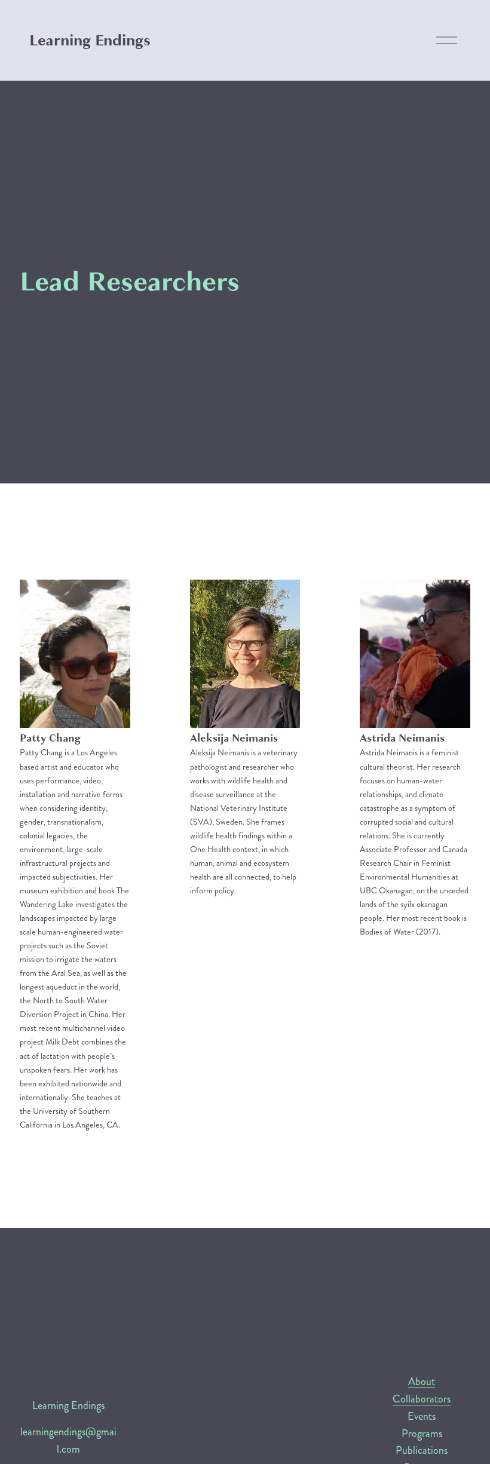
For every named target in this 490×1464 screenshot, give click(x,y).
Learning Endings (90, 40)
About (421, 1381)
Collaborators (422, 1399)
